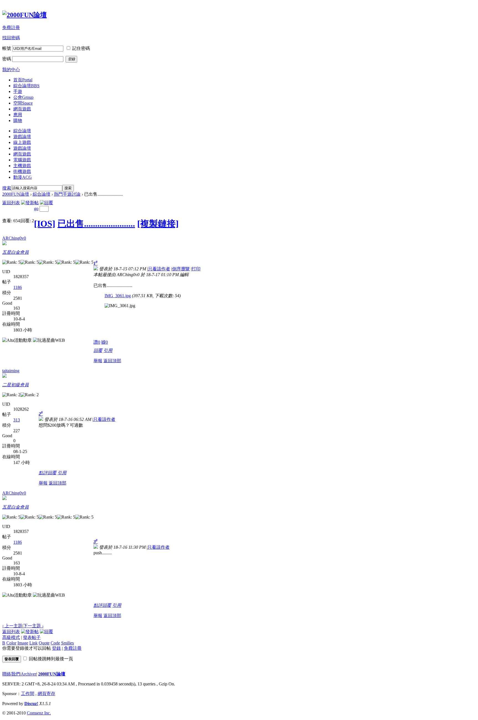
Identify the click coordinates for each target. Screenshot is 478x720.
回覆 (97, 350)
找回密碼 (11, 37)
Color (11, 643)
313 (16, 420)
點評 (43, 472)
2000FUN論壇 (15, 194)
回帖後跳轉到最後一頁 (51, 658)
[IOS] (44, 224)
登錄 (56, 648)
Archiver (28, 674)
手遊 (17, 91)
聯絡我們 (11, 674)
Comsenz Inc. (39, 713)
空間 (23, 103)
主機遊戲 (22, 165)
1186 (17, 287)
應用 (17, 114)
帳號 (6, 48)
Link (33, 643)
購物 (17, 120)
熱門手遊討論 (67, 194)
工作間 (27, 693)
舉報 (97, 360)
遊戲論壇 (22, 136)
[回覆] (46, 202)
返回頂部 (112, 360)
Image (22, 643)
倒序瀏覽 (181, 268)
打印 (196, 268)
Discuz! (31, 703)
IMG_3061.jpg (118, 295)
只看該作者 (159, 268)
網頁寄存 (46, 693)
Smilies (67, 643)
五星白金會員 (15, 252)
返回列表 (11, 202)
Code (55, 643)
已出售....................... (96, 224)
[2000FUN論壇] (24, 15)
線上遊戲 (22, 142)
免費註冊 (11, 27)
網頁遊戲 (22, 109)
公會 (23, 97)
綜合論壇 (26, 85)
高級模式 (11, 637)
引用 (107, 350)
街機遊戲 (22, 171)
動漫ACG (22, 177)
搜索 (6, 188)
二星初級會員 (15, 384)
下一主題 (33, 625)
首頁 (22, 79)
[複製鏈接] (158, 224)
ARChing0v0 (14, 238)
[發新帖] (30, 202)
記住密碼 (81, 48)
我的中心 (11, 69)
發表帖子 (32, 637)
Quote (44, 643)
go (36, 208)
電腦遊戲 (22, 159)
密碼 (6, 58)
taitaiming (10, 370)
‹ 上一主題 (12, 625)
